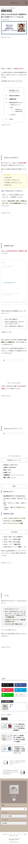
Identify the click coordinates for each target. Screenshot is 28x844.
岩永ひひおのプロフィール (15, 102)
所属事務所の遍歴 (17, 111)
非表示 (17, 90)
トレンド (4, 714)
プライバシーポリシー (17, 834)
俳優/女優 (9, 714)
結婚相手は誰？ (12, 99)
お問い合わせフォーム (6, 834)
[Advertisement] (14, 52)
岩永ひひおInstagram (16, 382)
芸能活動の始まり (17, 109)
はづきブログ (14, 3)
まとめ (10, 119)
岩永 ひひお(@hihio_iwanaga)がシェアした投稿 (14, 302)
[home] (10, 706)
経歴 (10, 107)
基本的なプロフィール (14, 104)
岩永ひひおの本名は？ (14, 95)
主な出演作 (11, 114)
